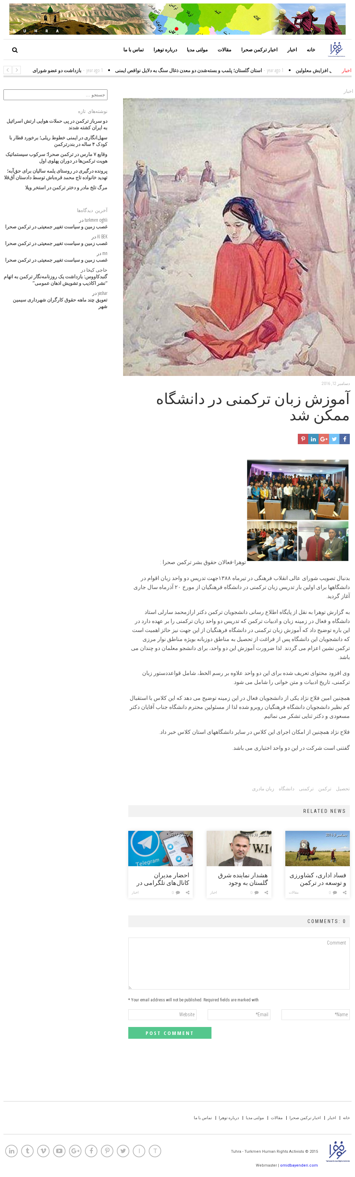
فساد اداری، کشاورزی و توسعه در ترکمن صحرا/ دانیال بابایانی (317, 879)
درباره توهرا (165, 49)
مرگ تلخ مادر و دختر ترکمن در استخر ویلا (66, 187)
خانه (311, 49)
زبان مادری (263, 788)
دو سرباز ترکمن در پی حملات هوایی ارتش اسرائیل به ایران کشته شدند (57, 124)
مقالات (225, 49)
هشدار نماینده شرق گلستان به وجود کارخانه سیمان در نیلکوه (243, 879)
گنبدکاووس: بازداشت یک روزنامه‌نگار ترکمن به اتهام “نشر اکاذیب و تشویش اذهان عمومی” (55, 279)
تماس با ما (133, 49)
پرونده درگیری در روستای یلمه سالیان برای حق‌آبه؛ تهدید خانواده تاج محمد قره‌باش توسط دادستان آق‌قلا (55, 174)
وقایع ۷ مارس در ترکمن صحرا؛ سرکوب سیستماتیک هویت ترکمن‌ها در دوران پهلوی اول (56, 157)
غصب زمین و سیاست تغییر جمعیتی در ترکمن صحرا (56, 226)
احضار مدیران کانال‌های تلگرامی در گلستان (163, 879)
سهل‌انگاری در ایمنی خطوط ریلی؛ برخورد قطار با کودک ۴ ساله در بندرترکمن (58, 140)
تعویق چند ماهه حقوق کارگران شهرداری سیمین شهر (60, 302)
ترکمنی (306, 788)
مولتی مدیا (197, 49)
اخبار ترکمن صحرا (259, 49)
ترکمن (324, 788)
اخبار (292, 49)
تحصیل (343, 788)
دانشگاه (286, 788)
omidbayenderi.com (299, 1165)
